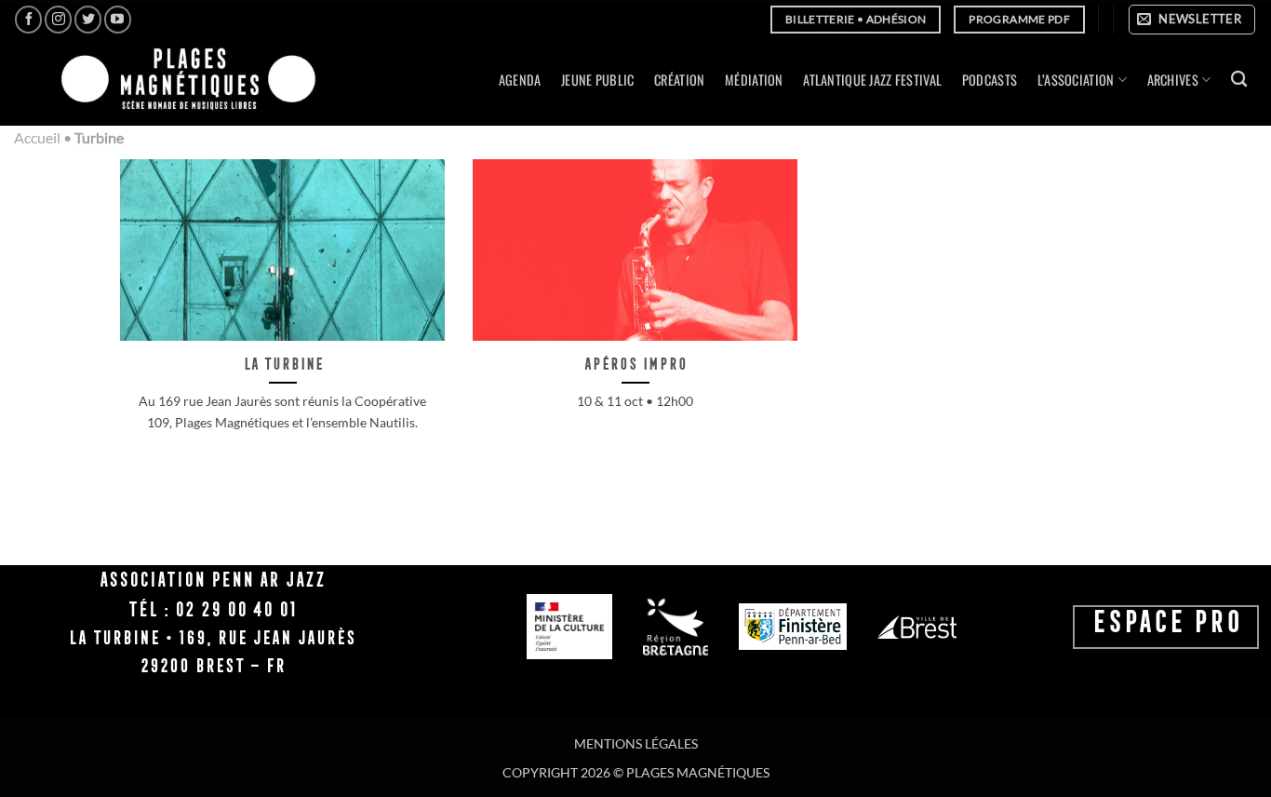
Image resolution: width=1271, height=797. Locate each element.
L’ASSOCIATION (1076, 79)
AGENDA (520, 79)
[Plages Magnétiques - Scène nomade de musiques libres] (183, 80)
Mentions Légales (636, 743)
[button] (1192, 19)
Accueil (37, 137)
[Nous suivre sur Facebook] (28, 19)
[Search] (1239, 79)
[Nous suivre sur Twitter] (87, 19)
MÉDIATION (754, 79)
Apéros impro (635, 363)
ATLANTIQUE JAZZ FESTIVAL (872, 79)
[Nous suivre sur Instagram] (58, 19)
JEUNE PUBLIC (597, 79)
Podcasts (989, 79)
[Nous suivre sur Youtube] (117, 19)
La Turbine (283, 363)
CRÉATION (679, 79)
